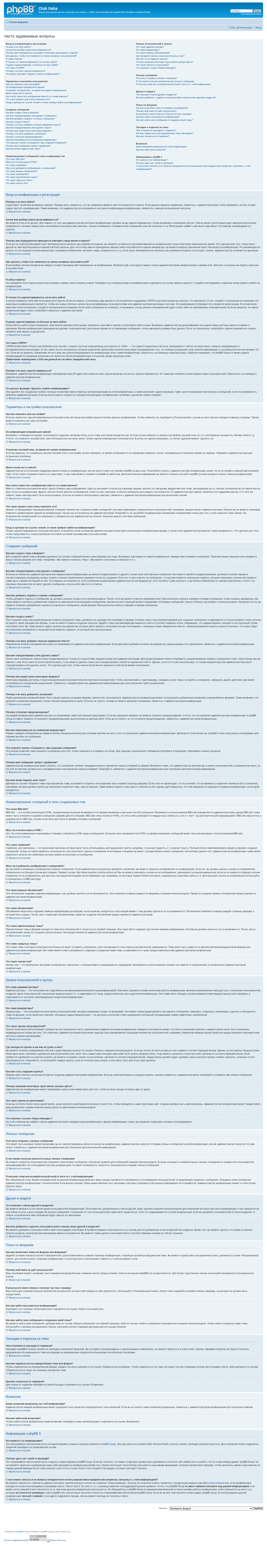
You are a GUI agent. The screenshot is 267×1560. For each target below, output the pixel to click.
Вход (258, 27)
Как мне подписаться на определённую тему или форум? (164, 133)
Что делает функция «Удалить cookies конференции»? (33, 74)
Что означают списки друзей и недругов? (156, 94)
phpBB (19, 1531)
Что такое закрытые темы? (19, 180)
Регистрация (245, 27)
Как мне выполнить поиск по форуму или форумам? (162, 108)
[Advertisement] (75, 1521)
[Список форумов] (22, 9)
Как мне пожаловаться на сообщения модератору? (31, 140)
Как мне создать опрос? (18, 122)
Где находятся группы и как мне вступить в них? (160, 56)
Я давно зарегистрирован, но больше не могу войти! (32, 65)
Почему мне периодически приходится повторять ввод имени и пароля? (42, 53)
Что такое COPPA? (15, 68)
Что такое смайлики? (16, 165)
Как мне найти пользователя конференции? (157, 117)
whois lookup (216, 1483)
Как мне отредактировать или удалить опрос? (28, 127)
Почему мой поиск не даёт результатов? (156, 111)
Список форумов (18, 22)
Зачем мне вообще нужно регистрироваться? (28, 50)
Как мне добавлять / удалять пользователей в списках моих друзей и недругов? (176, 97)
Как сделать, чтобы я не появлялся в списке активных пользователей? (41, 56)
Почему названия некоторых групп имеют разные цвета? (164, 62)
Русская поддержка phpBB (16, 1540)
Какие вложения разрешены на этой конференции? (161, 146)
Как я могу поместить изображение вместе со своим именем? (37, 96)
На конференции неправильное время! (25, 87)
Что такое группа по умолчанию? (152, 65)
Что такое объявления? (17, 174)
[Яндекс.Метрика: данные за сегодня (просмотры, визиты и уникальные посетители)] (56, 1540)
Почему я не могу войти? (18, 47)
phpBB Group (108, 1444)
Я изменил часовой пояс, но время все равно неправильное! (36, 90)
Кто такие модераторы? (147, 50)
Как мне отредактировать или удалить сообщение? (31, 116)
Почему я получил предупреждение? (24, 137)
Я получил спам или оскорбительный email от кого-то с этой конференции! (173, 84)
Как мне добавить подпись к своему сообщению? (30, 118)
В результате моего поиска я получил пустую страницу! (164, 114)
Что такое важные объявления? (21, 171)
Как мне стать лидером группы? (152, 59)
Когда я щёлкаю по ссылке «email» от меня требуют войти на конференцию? (44, 102)
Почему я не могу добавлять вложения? (26, 134)
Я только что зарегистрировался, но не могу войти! (31, 62)
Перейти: (163, 1508)
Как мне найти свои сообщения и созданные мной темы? (164, 120)
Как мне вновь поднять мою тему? (23, 149)
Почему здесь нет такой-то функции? (154, 163)
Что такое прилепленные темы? (22, 177)
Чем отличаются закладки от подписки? (156, 130)
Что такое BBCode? (15, 159)
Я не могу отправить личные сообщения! (156, 78)
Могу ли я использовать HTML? (21, 162)
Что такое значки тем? (17, 183)
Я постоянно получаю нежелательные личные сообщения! (165, 81)
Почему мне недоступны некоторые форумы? (29, 131)
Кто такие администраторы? (150, 47)
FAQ (233, 27)
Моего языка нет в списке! (19, 93)
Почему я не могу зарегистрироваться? (26, 71)
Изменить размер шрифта (258, 21)
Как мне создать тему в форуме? (22, 112)
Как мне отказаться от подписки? (152, 136)
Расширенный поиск (251, 14)
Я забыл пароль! (14, 59)
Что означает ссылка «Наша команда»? (156, 68)
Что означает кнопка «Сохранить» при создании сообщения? (36, 142)
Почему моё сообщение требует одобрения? (28, 146)
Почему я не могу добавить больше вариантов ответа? (33, 125)
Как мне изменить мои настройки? (23, 84)
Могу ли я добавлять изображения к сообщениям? (31, 168)
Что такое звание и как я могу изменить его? (28, 99)
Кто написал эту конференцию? (152, 160)
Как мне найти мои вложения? (151, 150)
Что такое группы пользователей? (153, 53)
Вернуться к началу (19, 211)
